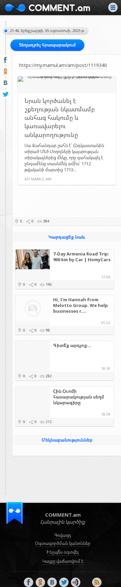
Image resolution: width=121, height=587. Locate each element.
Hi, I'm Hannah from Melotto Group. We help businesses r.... (80, 305)
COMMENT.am (47, 7)
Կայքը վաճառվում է (62, 561)
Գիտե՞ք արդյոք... (72, 345)
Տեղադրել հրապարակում (47, 45)
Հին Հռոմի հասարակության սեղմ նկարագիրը (78, 397)
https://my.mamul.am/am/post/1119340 (63, 65)
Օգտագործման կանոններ (62, 543)
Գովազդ (62, 535)
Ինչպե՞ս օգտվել (63, 552)
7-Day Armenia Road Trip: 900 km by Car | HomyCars (82, 257)
